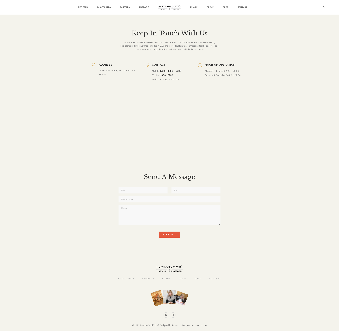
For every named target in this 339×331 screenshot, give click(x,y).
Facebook (166, 315)
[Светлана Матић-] (169, 7)
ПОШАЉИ (168, 234)
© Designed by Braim (167, 325)
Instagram (172, 315)
